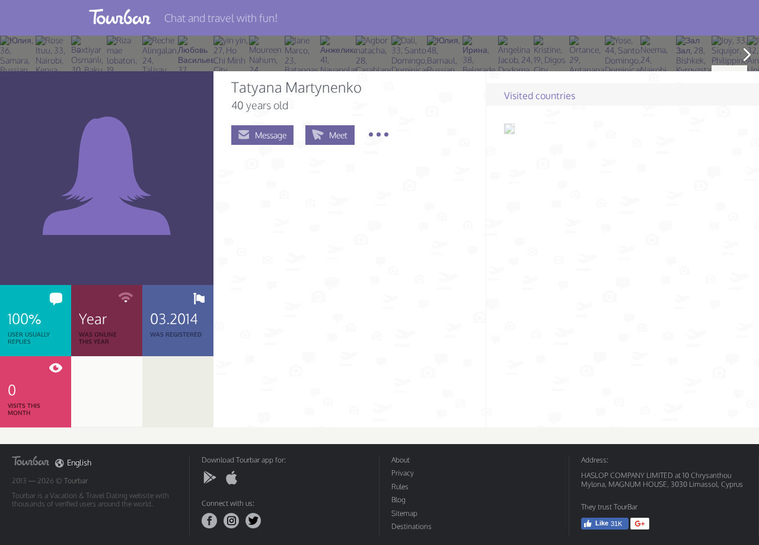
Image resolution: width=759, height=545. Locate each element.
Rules (400, 486)
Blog (398, 499)
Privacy (402, 472)
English (79, 462)
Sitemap (404, 513)
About (400, 459)
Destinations (411, 526)
